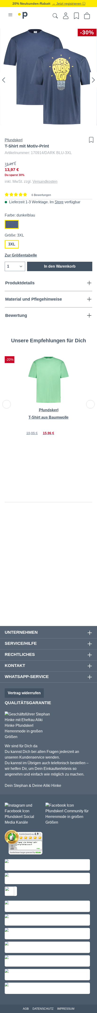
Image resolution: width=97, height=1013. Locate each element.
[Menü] (10, 15)
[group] (48, 402)
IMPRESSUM (65, 1008)
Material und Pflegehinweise (33, 299)
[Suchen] (55, 16)
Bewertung (16, 315)
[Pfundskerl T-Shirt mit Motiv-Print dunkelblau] (48, 76)
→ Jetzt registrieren (67, 3)
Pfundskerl (14, 140)
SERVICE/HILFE (21, 643)
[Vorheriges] (3, 79)
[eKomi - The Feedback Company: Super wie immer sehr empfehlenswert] (25, 843)
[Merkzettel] (76, 16)
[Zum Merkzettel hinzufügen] (90, 140)
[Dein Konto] (66, 16)
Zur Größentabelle (21, 255)
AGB (26, 1008)
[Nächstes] (93, 79)
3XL (11, 244)
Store (59, 202)
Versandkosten (44, 182)
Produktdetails (20, 283)
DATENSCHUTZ (42, 1008)
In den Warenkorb (60, 266)
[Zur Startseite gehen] (23, 14)
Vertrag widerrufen (24, 693)
